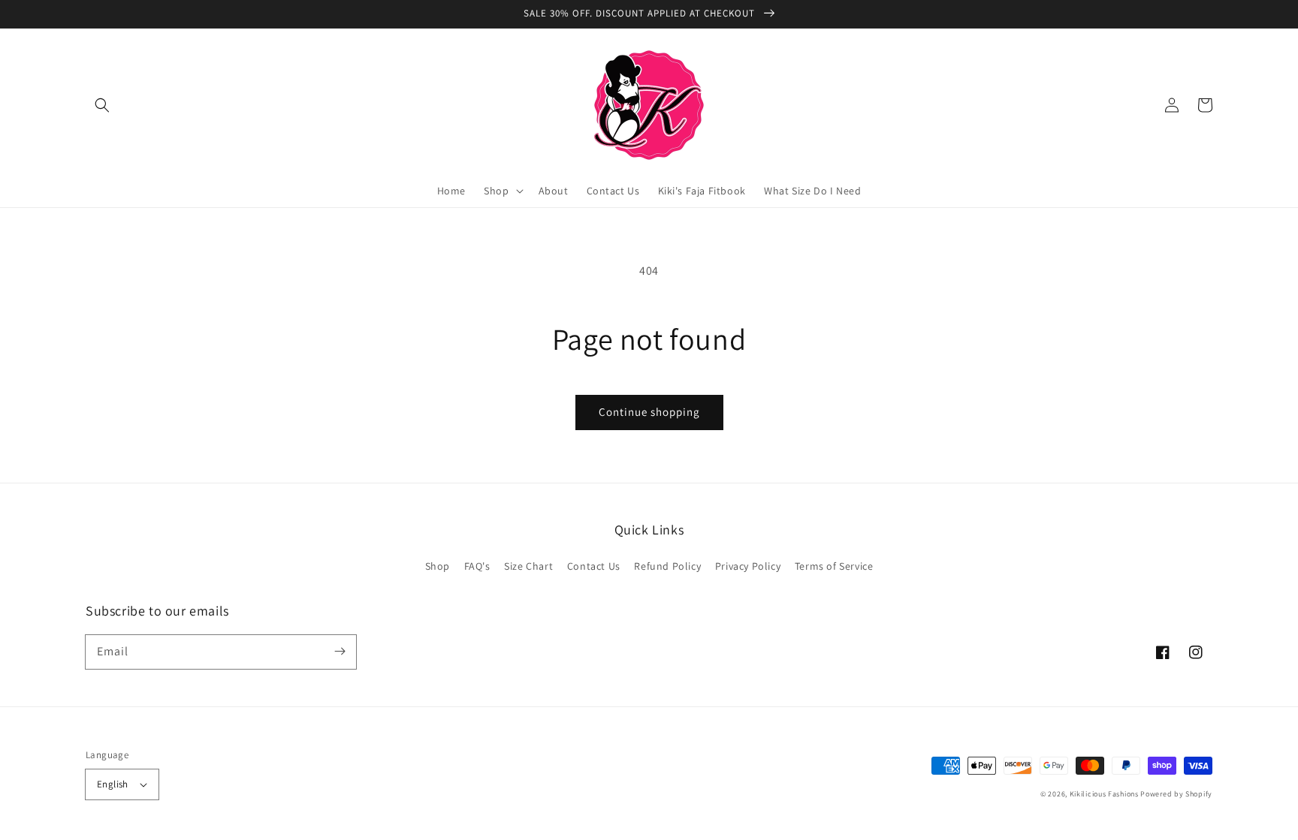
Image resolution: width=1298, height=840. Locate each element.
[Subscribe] (339, 651)
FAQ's (477, 566)
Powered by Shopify (1176, 794)
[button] (102, 105)
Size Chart (528, 566)
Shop (437, 566)
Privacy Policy (747, 566)
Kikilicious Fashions (1104, 794)
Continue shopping (649, 412)
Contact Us (593, 566)
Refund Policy (667, 566)
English (112, 784)
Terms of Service (834, 566)
